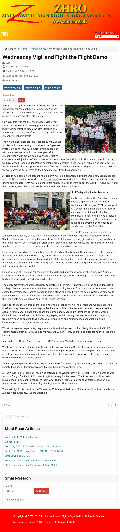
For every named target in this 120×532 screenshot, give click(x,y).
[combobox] (19, 491)
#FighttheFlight (52, 87)
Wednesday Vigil (12, 87)
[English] (96, 32)
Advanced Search (14, 499)
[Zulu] (109, 32)
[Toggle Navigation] (4, 34)
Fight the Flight (33, 87)
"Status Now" (50, 179)
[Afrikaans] (104, 32)
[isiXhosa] (114, 32)
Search (8, 486)
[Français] (101, 32)
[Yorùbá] (106, 32)
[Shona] (111, 32)
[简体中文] (98, 32)
